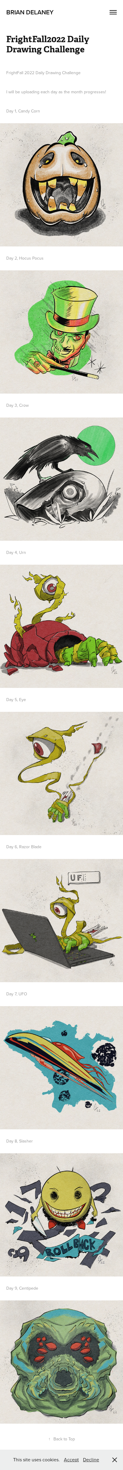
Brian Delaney (29, 11)
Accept (71, 1459)
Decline (91, 1459)
